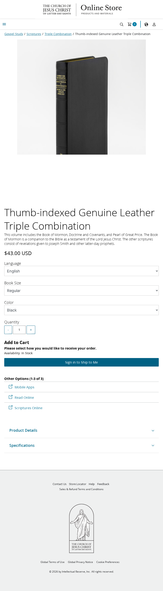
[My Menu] (4, 24)
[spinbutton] (19, 330)
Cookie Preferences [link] (107, 562)
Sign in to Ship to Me (81, 362)
